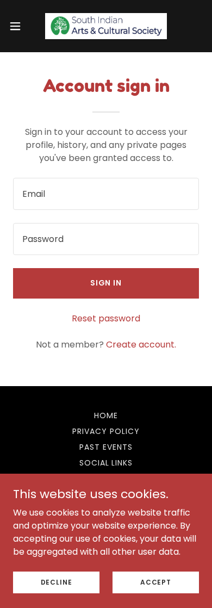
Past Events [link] (106, 447)
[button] (19, 26)
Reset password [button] (106, 318)
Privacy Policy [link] (106, 431)
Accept (155, 581)
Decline (56, 581)
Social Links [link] (106, 462)
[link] (106, 26)
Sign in (106, 282)
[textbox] (106, 194)
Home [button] (106, 415)
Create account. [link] (141, 344)
